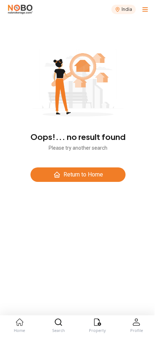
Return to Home (83, 174)
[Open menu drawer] (145, 9)
